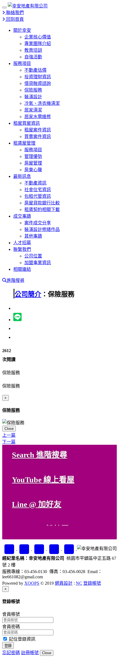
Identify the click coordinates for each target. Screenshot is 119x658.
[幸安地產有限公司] (28, 6)
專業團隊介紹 (37, 43)
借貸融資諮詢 (37, 83)
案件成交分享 (37, 222)
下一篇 (8, 441)
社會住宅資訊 (37, 189)
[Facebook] (9, 548)
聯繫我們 (22, 249)
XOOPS (31, 583)
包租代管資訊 (37, 196)
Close (9, 428)
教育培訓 (33, 50)
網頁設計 (64, 583)
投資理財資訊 (37, 76)
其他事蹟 (33, 236)
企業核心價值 (37, 37)
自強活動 (33, 56)
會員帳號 (11, 614)
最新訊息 (22, 176)
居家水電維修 (37, 116)
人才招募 (22, 242)
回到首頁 (14, 19)
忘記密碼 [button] (11, 652)
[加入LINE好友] (24, 548)
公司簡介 (28, 294)
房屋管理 (33, 163)
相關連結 (22, 269)
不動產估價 (35, 70)
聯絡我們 (14, 12)
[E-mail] (54, 548)
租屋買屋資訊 (26, 123)
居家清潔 (33, 110)
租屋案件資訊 (37, 130)
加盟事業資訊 (37, 262)
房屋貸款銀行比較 (42, 203)
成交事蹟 (22, 216)
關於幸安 (22, 30)
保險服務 (33, 90)
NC (79, 583)
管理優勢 (33, 156)
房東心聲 (33, 169)
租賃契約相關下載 (42, 209)
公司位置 (33, 256)
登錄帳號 (92, 583)
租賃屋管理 (24, 143)
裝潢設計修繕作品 (42, 229)
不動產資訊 (35, 183)
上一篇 (8, 435)
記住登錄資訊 (21, 639)
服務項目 (22, 63)
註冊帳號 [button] (30, 652)
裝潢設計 (33, 96)
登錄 (8, 646)
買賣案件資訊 (37, 136)
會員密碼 (11, 626)
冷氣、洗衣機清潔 (42, 103)
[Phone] (69, 548)
